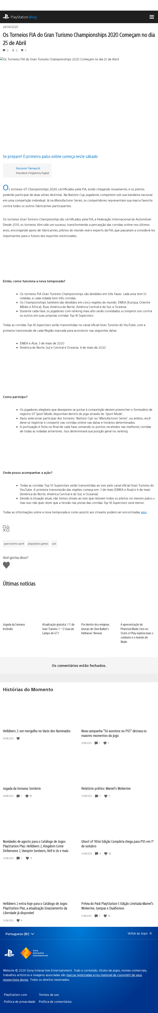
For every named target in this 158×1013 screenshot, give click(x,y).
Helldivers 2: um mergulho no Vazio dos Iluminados (37, 731)
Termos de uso (49, 995)
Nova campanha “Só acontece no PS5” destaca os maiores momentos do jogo (114, 733)
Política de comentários (55, 1002)
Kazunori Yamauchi (28, 168)
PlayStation (24, 17)
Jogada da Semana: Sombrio (22, 788)
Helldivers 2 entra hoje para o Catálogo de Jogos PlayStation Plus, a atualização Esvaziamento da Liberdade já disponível (35, 908)
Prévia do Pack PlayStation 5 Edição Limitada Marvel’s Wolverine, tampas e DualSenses (117, 905)
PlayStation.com (15, 995)
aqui (144, 512)
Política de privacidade (19, 1002)
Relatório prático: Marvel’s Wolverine (106, 788)
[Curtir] (18, 738)
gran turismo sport (14, 543)
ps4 (54, 543)
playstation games (38, 543)
